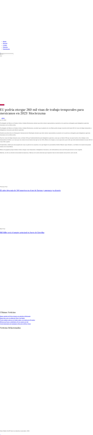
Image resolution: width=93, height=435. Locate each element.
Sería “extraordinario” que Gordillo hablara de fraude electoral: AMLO (38, 384)
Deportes (5, 47)
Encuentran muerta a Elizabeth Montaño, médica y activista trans (36, 353)
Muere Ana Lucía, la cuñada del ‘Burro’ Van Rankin (12, 318)
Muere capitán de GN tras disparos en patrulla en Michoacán (15, 316)
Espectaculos (6, 49)
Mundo (4, 41)
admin (3, 118)
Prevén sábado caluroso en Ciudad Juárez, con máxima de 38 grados (17, 320)
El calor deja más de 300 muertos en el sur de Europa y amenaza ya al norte (30, 190)
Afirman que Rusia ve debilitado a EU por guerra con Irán (14, 322)
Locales (5, 45)
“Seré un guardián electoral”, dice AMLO (23, 415)
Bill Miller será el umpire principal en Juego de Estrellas (22, 232)
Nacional (5, 43)
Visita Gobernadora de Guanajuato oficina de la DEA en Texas (15, 324)
